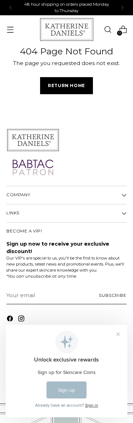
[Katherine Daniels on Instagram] (22, 320)
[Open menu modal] (10, 29)
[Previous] (10, 7)
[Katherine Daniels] (66, 29)
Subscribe (113, 295)
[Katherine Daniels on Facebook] (10, 320)
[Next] (122, 7)
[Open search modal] (107, 29)
